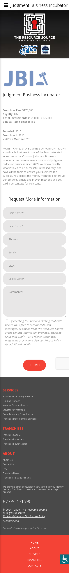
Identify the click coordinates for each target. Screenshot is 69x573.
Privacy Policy (52, 340)
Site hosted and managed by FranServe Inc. (25, 528)
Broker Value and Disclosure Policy (24, 516)
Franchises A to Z (12, 434)
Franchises (34, 560)
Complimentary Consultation (18, 414)
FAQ (5, 468)
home (34, 542)
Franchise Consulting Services (18, 396)
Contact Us (8, 464)
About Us (8, 459)
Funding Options (11, 401)
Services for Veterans (14, 409)
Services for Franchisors (15, 405)
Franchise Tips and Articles (17, 477)
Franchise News (11, 473)
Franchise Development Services (19, 418)
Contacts (34, 565)
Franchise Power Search (15, 443)
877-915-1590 (17, 501)
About (34, 548)
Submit (34, 365)
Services (34, 554)
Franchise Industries (13, 439)
